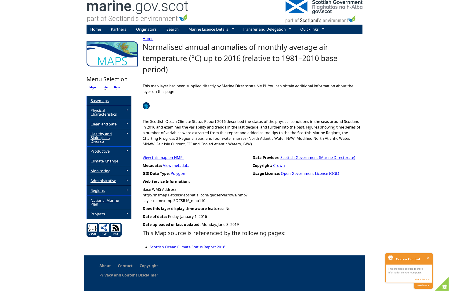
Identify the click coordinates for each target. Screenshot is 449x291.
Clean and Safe (102, 124)
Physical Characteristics (102, 112)
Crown (279, 165)
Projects (96, 214)
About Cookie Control (390, 258)
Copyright (149, 265)
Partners (118, 29)
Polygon (178, 173)
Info (106, 87)
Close (428, 257)
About (105, 265)
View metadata (176, 165)
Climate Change (104, 161)
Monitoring (99, 171)
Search (173, 29)
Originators (146, 29)
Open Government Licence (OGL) (310, 173)
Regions (96, 190)
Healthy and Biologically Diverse (99, 137)
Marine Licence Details (206, 29)
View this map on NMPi (163, 157)
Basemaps (100, 100)
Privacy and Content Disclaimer (128, 275)
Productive (98, 151)
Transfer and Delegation (262, 29)
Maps (92, 87)
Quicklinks (308, 29)
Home (148, 38)
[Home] (138, 12)
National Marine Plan (105, 202)
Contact (125, 265)
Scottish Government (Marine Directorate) (317, 157)
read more (423, 285)
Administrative (101, 181)
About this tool (422, 279)
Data (117, 87)
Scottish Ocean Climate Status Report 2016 (187, 247)
